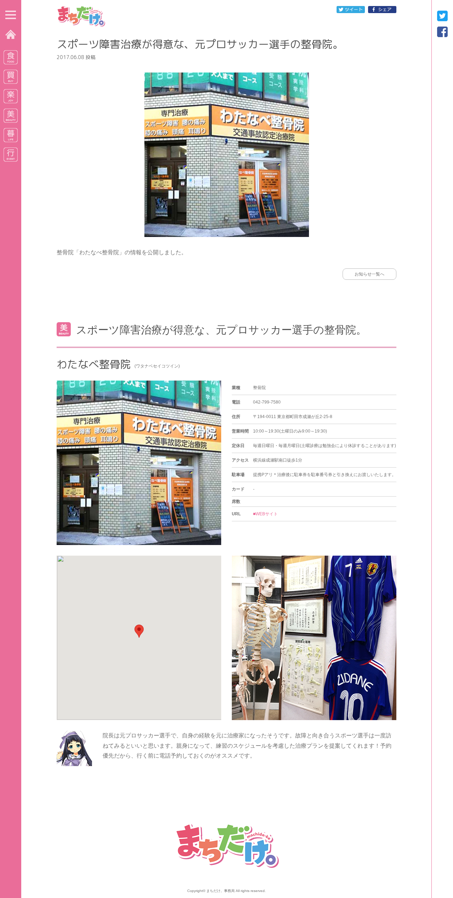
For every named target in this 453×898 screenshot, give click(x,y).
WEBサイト (267, 513)
